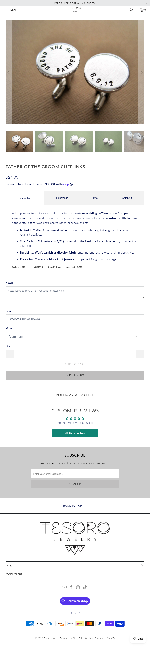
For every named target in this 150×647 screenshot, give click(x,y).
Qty (8, 346)
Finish (9, 311)
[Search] (131, 10)
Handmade (62, 197)
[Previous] (8, 72)
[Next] (141, 72)
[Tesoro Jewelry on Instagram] (78, 587)
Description (24, 198)
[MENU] (2, 10)
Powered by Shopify (105, 638)
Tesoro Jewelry (51, 638)
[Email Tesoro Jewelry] (65, 587)
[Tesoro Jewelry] (75, 10)
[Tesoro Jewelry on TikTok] (85, 587)
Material (10, 328)
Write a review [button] (75, 433)
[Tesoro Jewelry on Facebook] (71, 587)
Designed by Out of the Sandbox (76, 638)
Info (95, 197)
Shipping (127, 197)
